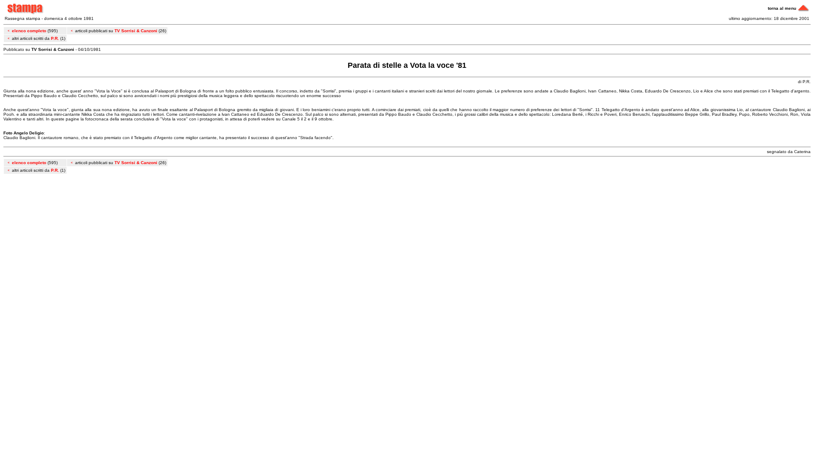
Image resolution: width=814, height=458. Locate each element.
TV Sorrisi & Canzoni (135, 30)
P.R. (55, 38)
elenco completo (29, 30)
